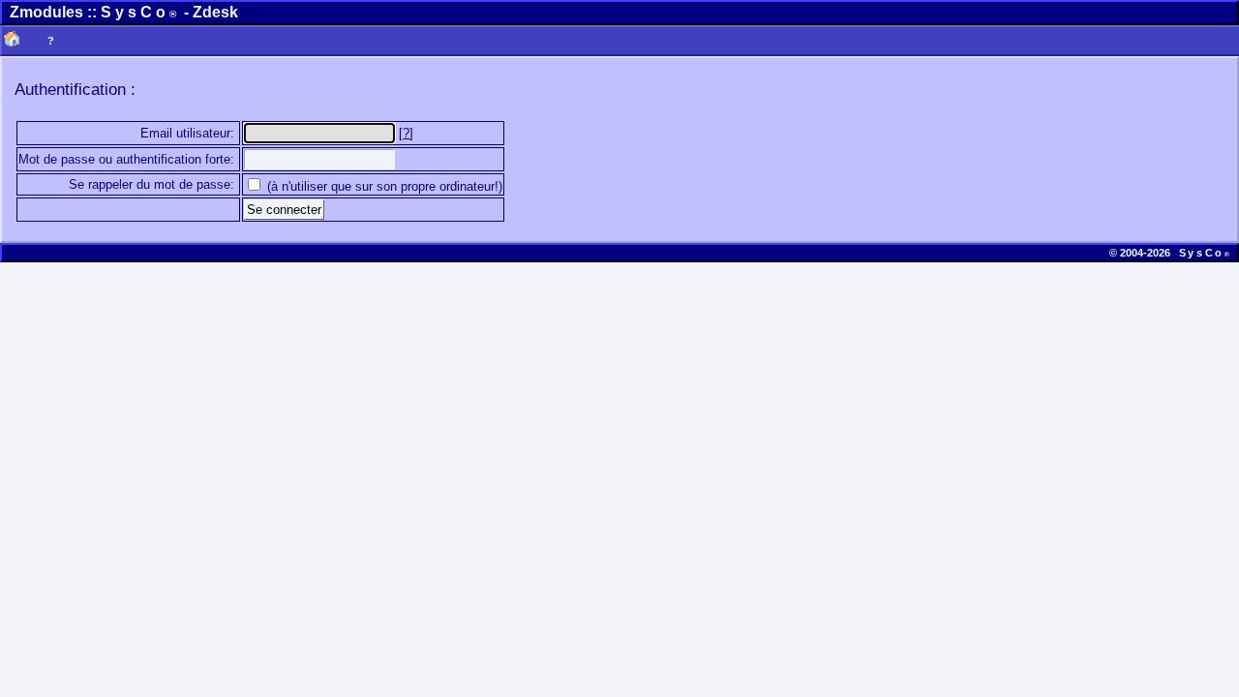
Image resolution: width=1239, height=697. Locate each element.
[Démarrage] (11, 40)
